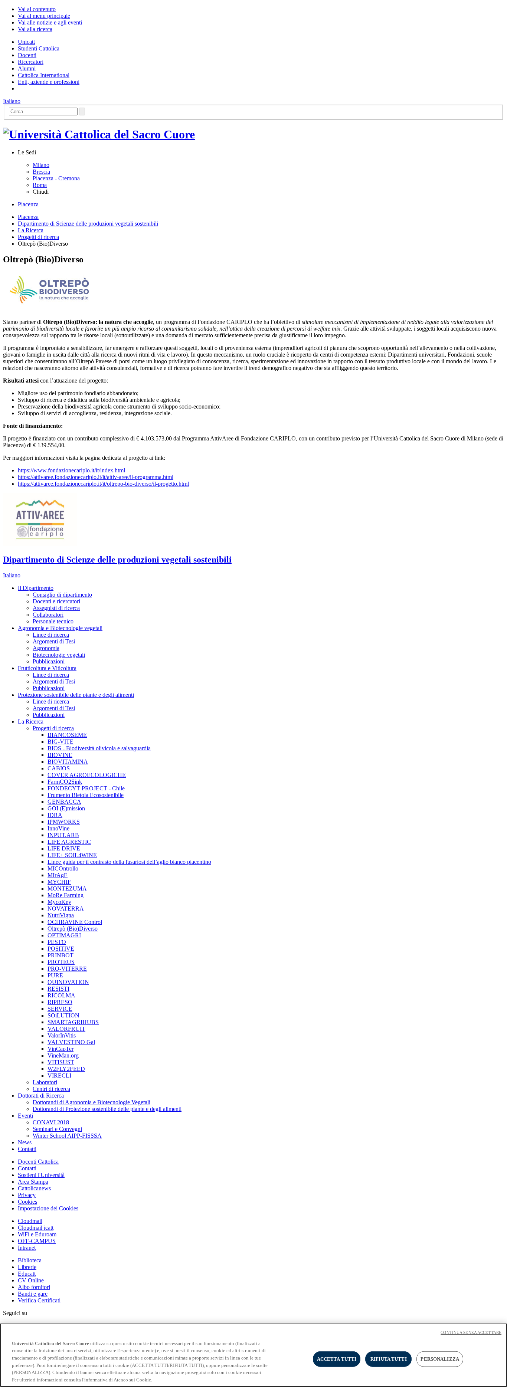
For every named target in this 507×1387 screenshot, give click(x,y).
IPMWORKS (64, 822)
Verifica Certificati (39, 1300)
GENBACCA (64, 802)
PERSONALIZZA (440, 1359)
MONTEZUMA (67, 888)
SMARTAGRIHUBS (73, 1022)
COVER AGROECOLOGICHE (87, 775)
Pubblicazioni (49, 661)
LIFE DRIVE (64, 848)
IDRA (55, 815)
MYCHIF (59, 882)
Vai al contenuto (37, 9)
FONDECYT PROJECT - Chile (86, 788)
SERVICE (60, 1009)
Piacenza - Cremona (56, 178)
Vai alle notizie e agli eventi (50, 22)
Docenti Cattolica (38, 1161)
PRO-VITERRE (67, 968)
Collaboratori (48, 614)
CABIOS (59, 768)
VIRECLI (59, 1075)
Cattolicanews (34, 1188)
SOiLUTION (63, 1015)
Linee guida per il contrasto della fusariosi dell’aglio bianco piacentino (129, 862)
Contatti (27, 1168)
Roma (40, 185)
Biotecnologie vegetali (59, 655)
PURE (55, 975)
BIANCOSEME (67, 735)
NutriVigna (61, 915)
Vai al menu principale (44, 16)
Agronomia (46, 648)
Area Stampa (33, 1181)
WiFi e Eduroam (37, 1234)
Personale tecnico (53, 621)
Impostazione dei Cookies (48, 1208)
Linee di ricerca (51, 635)
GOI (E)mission (66, 808)
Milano (41, 165)
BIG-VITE (60, 741)
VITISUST (61, 1062)
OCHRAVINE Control (75, 922)
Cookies (27, 1202)
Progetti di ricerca (38, 237)
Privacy (27, 1195)
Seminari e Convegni (57, 1129)
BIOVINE (60, 755)
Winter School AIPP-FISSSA (67, 1135)
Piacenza (28, 204)
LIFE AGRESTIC (69, 842)
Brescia (41, 171)
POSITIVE (61, 948)
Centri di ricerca (51, 1089)
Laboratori (45, 1082)
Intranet (27, 1248)
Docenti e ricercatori (56, 601)
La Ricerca (30, 230)
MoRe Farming (66, 895)
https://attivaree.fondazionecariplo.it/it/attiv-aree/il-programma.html (95, 477)
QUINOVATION (68, 982)
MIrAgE (58, 875)
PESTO (57, 942)
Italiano (11, 101)
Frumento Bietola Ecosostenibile (86, 795)
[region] (253, 1355)
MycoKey (59, 902)
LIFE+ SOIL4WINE (72, 855)
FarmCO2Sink (65, 781)
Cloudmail (30, 1221)
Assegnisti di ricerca (56, 608)
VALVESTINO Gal (71, 1042)
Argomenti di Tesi (54, 641)
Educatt (27, 1273)
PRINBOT (60, 955)
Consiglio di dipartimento (62, 594)
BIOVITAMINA (68, 761)
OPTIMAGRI (64, 935)
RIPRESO (60, 1002)
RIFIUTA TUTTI (388, 1359)
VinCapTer (60, 1049)
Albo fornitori (34, 1287)
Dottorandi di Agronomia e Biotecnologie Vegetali (91, 1102)
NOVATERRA (66, 908)
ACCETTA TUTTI (337, 1359)
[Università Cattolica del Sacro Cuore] (99, 134)
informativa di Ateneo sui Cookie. (118, 1379)
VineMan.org (63, 1055)
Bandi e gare (33, 1294)
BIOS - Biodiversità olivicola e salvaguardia (99, 748)
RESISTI (58, 989)
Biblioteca (30, 1260)
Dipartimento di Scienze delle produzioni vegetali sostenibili (88, 223)
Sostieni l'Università (41, 1175)
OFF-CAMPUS (37, 1241)
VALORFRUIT (66, 1029)
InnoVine (58, 828)
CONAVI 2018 (51, 1122)
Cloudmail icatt (35, 1227)
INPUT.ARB (63, 835)
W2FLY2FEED (66, 1069)
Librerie (27, 1267)
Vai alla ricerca (35, 29)
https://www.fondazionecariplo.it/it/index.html (71, 470)
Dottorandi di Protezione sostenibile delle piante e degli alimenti (107, 1109)
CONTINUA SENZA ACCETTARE (471, 1332)
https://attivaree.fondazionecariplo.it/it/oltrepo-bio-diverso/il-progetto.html (103, 484)
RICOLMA (61, 995)
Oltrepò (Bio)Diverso (73, 928)
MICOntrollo (63, 868)
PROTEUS (61, 962)
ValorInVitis (62, 1035)
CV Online (31, 1280)
